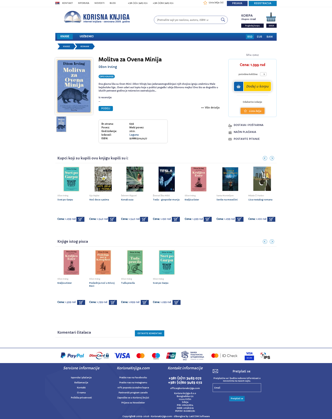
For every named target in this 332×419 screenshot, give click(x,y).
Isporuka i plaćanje (81, 377)
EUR (259, 36)
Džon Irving (108, 67)
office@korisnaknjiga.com (185, 388)
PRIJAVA (237, 3)
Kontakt (67, 3)
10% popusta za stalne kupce (133, 387)
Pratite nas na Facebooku (133, 377)
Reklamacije (81, 382)
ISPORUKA (83, 3)
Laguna (134, 134)
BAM (269, 36)
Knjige (66, 46)
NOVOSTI (99, 3)
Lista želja (255, 111)
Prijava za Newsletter (133, 402)
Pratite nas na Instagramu (133, 382)
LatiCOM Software (199, 416)
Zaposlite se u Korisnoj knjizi (133, 397)
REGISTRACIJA (262, 3)
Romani (84, 46)
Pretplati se (237, 398)
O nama (81, 392)
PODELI (105, 108)
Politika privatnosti (81, 397)
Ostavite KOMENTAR (149, 333)
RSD (249, 36)
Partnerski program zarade (133, 392)
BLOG (113, 3)
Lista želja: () (216, 2)
